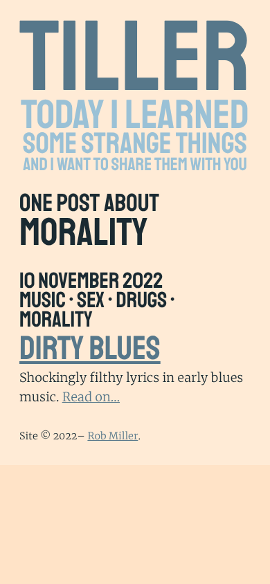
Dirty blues (90, 348)
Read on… (91, 397)
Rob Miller (112, 436)
